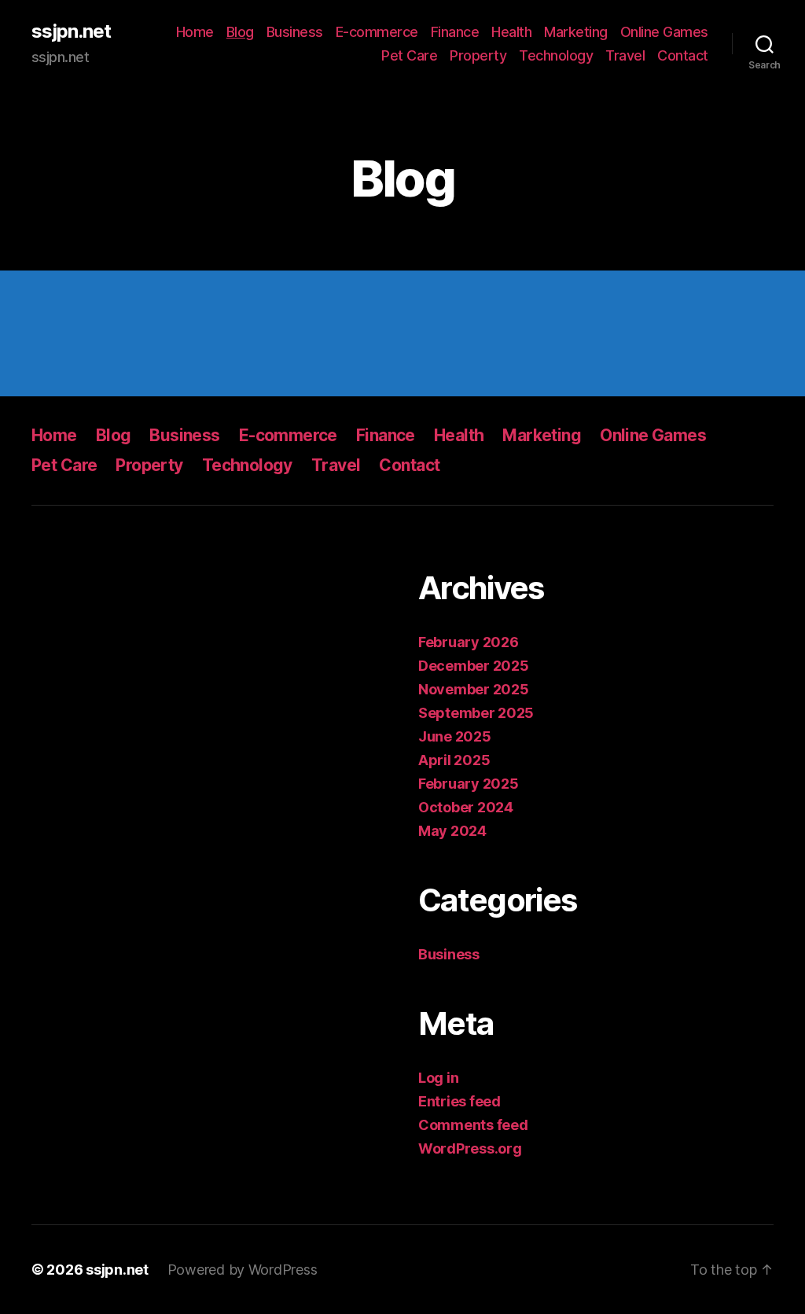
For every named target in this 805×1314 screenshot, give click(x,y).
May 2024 (452, 831)
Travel (625, 55)
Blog (240, 32)
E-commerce (377, 32)
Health (511, 32)
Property (478, 55)
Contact (682, 55)
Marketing (576, 32)
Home (195, 32)
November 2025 (473, 689)
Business (294, 32)
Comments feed (473, 1125)
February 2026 (468, 642)
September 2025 (476, 713)
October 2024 (465, 807)
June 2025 (454, 736)
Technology (556, 55)
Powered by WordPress (242, 1269)
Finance (455, 32)
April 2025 (454, 760)
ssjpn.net (71, 31)
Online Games (664, 32)
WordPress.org (470, 1148)
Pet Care (409, 55)
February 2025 (468, 783)
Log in (438, 1077)
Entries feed (459, 1101)
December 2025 (473, 665)
